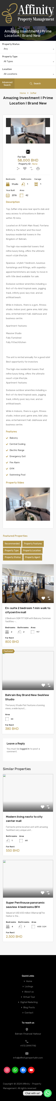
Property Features (33, 543)
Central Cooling (17, 444)
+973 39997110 (28, 1045)
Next (48, 131)
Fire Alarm (15, 462)
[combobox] (28, 49)
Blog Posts (29, 1007)
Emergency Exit (18, 456)
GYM (12, 468)
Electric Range (17, 450)
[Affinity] (28, 22)
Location (7, 69)
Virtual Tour (29, 997)
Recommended (12, 543)
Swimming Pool (17, 474)
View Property (28, 595)
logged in (25, 748)
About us (29, 992)
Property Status (11, 44)
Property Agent (32, 557)
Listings (29, 986)
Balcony (14, 438)
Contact (29, 1013)
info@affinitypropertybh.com (28, 1057)
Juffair (33, 93)
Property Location (32, 550)
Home (23, 93)
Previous (8, 131)
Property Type (9, 56)
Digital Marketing (29, 1002)
